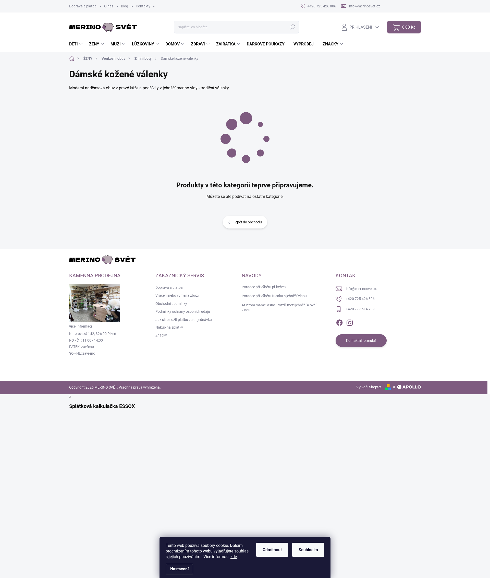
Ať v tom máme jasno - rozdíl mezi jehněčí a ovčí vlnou (279, 307)
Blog (124, 6)
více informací (80, 326)
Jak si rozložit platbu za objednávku (183, 320)
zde (233, 556)
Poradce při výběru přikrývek (264, 287)
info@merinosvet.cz (361, 289)
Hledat (292, 27)
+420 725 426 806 (360, 299)
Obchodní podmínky (171, 304)
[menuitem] (76, 44)
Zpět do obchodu (248, 222)
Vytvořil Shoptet (369, 387)
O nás (108, 6)
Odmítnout (272, 549)
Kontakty (143, 6)
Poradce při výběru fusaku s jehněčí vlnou (274, 296)
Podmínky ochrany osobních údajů (182, 311)
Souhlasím (308, 549)
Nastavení (179, 569)
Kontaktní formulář (361, 341)
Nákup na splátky (169, 327)
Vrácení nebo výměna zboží (177, 295)
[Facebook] (339, 322)
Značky (161, 335)
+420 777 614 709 (360, 309)
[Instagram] (349, 322)
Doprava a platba (82, 6)
